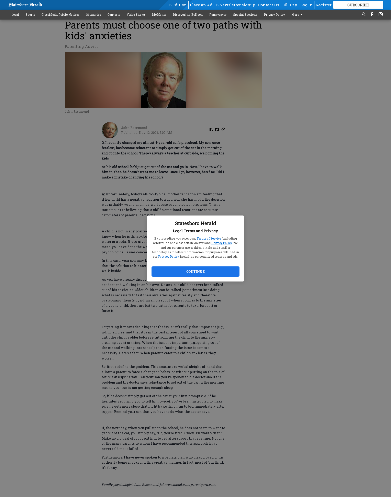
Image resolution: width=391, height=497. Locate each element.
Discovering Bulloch (188, 14)
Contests (114, 14)
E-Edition (178, 4)
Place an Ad (201, 4)
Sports (30, 14)
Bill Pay (289, 4)
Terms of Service (209, 238)
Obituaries (93, 14)
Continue (195, 271)
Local (15, 14)
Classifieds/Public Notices (60, 14)
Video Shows (136, 14)
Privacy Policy (221, 243)
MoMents (159, 14)
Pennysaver (218, 14)
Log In (307, 4)
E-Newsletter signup (235, 4)
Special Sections (245, 14)
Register (324, 4)
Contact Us (268, 4)
